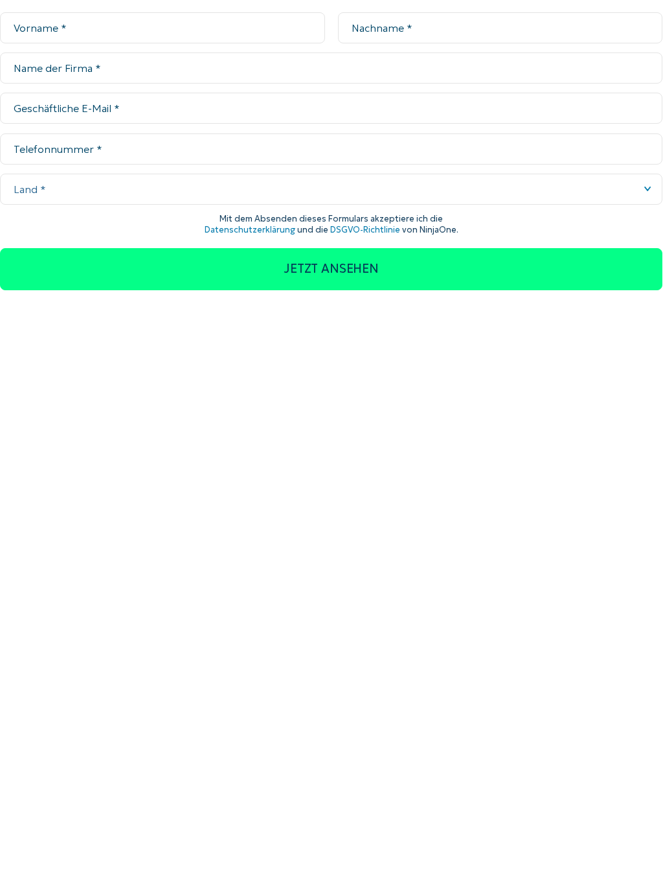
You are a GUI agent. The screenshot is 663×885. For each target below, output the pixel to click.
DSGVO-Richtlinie (365, 229)
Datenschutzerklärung (250, 229)
